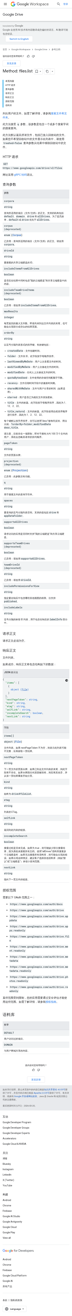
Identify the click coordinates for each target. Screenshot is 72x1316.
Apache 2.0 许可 (41, 1093)
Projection (20, 470)
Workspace (39, 4)
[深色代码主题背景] (66, 680)
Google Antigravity (12, 1221)
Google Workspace (20, 49)
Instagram (8, 1169)
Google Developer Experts (16, 1133)
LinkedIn (7, 1174)
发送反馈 (11, 63)
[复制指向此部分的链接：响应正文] (19, 651)
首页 (5, 49)
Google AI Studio (11, 1216)
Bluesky (7, 1164)
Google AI (8, 1281)
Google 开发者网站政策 (25, 1096)
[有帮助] (28, 56)
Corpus (17, 235)
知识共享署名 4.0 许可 (54, 1089)
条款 (5, 1300)
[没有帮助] (33, 56)
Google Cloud (10, 1227)
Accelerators (9, 1138)
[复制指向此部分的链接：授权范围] (19, 891)
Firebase (7, 1211)
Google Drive (13, 14)
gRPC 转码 (20, 174)
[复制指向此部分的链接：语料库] (18, 1015)
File (24, 689)
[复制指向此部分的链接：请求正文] (19, 634)
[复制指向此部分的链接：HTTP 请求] (21, 157)
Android (7, 1200)
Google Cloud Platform (15, 1275)
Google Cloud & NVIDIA (14, 1144)
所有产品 (7, 1286)
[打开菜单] (5, 4)
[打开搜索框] (59, 4)
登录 (65, 4)
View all (7, 1238)
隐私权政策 (16, 1300)
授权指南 (51, 1001)
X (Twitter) (8, 1180)
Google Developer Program (17, 1122)
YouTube (7, 1185)
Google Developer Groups (16, 1127)
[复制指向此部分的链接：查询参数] (19, 185)
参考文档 (56, 49)
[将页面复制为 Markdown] (47, 71)
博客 (5, 1158)
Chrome (7, 1205)
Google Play (9, 1232)
